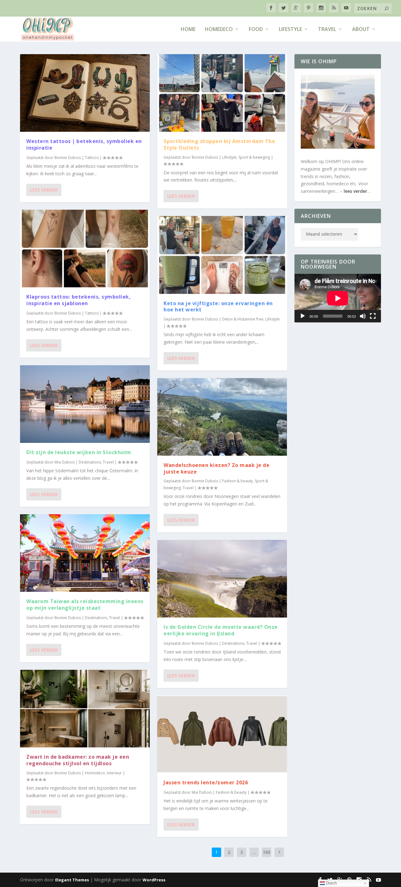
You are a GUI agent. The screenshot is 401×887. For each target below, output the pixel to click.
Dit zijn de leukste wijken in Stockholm (79, 452)
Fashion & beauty (237, 481)
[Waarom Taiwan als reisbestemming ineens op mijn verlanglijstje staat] (85, 553)
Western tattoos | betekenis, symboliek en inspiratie (84, 144)
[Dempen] (363, 316)
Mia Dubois (65, 462)
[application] (337, 298)
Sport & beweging (254, 157)
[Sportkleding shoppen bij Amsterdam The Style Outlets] (222, 93)
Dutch (331, 883)
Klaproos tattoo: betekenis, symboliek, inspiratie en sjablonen (78, 300)
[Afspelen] (302, 316)
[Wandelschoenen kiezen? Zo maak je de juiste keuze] (222, 417)
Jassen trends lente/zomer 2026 (206, 782)
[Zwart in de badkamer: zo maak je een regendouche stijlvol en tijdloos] (85, 708)
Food (256, 30)
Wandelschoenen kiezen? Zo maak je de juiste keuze (216, 468)
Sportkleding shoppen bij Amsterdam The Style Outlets (219, 144)
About (361, 30)
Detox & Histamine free (242, 319)
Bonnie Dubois (68, 157)
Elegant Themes (72, 880)
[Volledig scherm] (373, 316)
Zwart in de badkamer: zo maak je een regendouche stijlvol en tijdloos (77, 760)
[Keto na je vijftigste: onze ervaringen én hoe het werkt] (222, 255)
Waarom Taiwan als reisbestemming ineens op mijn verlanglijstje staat (84, 604)
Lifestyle (290, 30)
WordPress (154, 880)
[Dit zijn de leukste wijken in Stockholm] (85, 404)
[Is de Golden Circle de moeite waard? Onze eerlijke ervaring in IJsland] (222, 579)
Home (188, 30)
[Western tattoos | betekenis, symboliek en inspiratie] (85, 93)
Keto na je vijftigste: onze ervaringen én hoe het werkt (218, 306)
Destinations (90, 462)
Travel (327, 30)
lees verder (355, 191)
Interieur (114, 773)
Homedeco (219, 30)
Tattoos (92, 157)
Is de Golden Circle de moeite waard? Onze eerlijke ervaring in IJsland (221, 630)
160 (266, 852)
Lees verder (44, 190)
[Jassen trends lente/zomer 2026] (222, 734)
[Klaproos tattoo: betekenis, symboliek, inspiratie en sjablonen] (85, 248)
